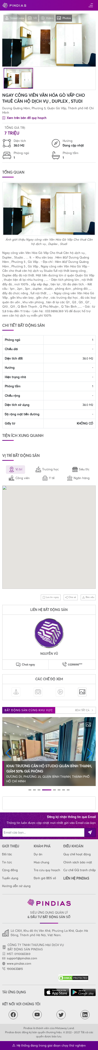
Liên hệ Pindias (76, 878)
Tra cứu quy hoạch (47, 870)
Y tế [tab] (51, 478)
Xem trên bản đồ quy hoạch (26, 118)
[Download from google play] (83, 992)
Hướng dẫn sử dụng (16, 886)
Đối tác (7, 854)
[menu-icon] (90, 5)
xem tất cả (82, 710)
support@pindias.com (22, 958)
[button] (8, 753)
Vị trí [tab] (18, 469)
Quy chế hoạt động (77, 854)
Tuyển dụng (10, 878)
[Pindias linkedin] (85, 1014)
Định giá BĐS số (45, 878)
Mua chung (41, 862)
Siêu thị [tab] (84, 469)
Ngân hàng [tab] (82, 478)
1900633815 (15, 969)
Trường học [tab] (50, 469)
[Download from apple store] (56, 992)
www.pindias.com (19, 963)
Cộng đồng (10, 870)
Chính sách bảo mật (77, 862)
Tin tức (7, 862)
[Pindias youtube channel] (37, 1014)
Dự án (38, 854)
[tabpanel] (49, 538)
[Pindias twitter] (61, 1014)
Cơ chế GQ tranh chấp (79, 870)
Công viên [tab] (22, 478)
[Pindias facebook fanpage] (13, 1014)
